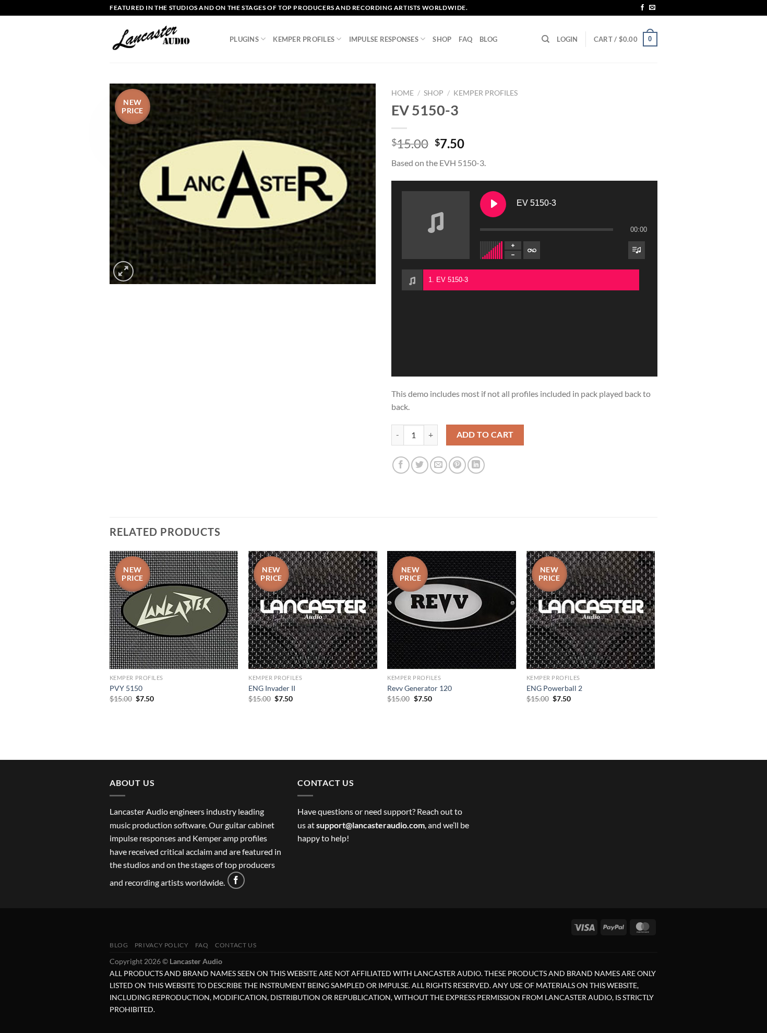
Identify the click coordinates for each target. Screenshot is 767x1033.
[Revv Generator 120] (451, 610)
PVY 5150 (126, 688)
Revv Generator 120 (419, 688)
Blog (488, 39)
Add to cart (485, 434)
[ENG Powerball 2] (590, 610)
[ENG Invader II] (312, 610)
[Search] (545, 39)
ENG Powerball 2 (554, 688)
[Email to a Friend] (438, 465)
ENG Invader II (271, 688)
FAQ (465, 39)
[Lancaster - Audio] (162, 39)
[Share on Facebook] (401, 465)
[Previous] (110, 654)
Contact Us (235, 945)
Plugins (244, 39)
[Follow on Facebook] (642, 7)
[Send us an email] (652, 7)
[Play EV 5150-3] (493, 204)
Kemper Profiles (303, 39)
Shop (442, 39)
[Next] (654, 654)
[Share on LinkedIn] (476, 465)
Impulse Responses (383, 39)
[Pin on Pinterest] (457, 465)
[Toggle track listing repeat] (531, 250)
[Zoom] (123, 271)
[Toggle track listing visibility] (636, 250)
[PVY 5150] (174, 610)
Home (402, 93)
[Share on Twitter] (419, 465)
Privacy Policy (162, 945)
